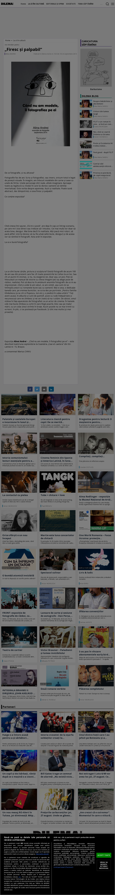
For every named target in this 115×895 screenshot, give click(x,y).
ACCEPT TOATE (104, 855)
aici (20, 877)
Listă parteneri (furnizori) (63, 867)
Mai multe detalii (42, 854)
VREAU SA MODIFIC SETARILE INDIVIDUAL (103, 865)
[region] (57, 864)
